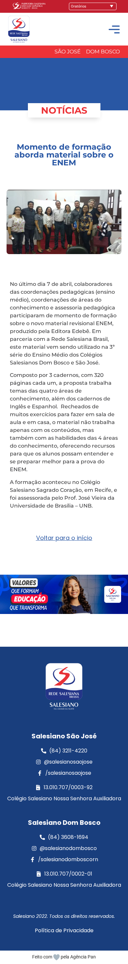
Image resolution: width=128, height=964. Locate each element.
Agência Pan (83, 956)
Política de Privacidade (64, 930)
